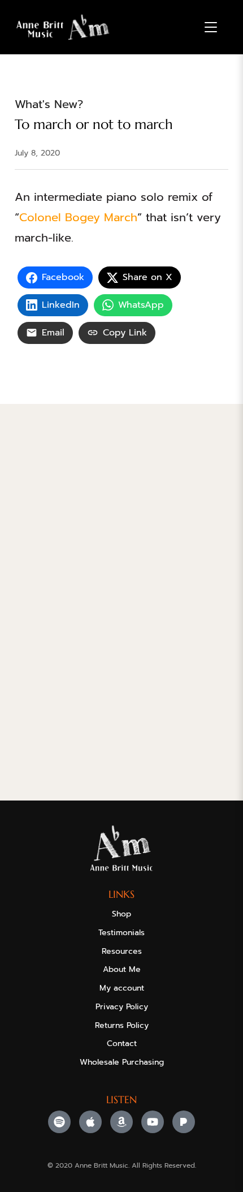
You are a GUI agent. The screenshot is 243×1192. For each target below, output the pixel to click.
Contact (122, 1043)
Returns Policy (122, 1025)
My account (121, 988)
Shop (121, 914)
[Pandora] (183, 1122)
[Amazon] (121, 1122)
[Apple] (90, 1122)
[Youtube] (152, 1122)
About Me (122, 969)
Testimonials (121, 933)
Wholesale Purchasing (122, 1062)
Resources (122, 951)
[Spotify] (59, 1122)
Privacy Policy (122, 1007)
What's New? (49, 104)
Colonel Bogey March (78, 217)
